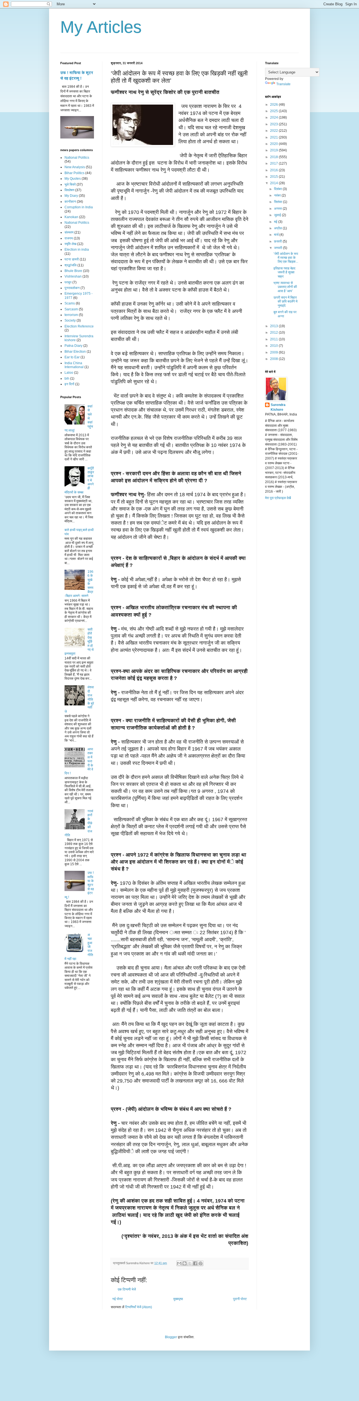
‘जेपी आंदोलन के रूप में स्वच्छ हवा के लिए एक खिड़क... (285, 258)
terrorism (71, 315)
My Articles (101, 27)
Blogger (171, 1337)
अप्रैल (278, 228)
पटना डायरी (72, 259)
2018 (274, 157)
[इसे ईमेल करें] (179, 1263)
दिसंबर (278, 189)
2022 (274, 131)
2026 (274, 105)
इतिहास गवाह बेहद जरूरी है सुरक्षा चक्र (284, 272)
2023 (274, 124)
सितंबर (278, 202)
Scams (70, 303)
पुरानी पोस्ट (240, 1299)
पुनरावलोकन (72, 288)
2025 (274, 111)
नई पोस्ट (117, 1299)
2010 (274, 346)
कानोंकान (70, 202)
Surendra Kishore (278, 407)
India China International (74, 365)
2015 (274, 177)
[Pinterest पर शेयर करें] (200, 1263)
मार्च (276, 235)
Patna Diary (73, 346)
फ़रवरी (278, 241)
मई (276, 222)
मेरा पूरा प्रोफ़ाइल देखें (278, 498)
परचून (68, 282)
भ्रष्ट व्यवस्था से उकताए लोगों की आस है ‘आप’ (285, 287)
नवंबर (278, 195)
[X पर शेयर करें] (190, 1263)
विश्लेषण (69, 190)
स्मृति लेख (70, 244)
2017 (274, 163)
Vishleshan (73, 276)
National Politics (77, 158)
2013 (274, 326)
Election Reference (79, 326)
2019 (274, 150)
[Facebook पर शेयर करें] (195, 1263)
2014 (274, 183)
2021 (274, 137)
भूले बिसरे (70, 184)
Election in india (77, 249)
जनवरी (278, 248)
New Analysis (75, 167)
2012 (274, 332)
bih (67, 378)
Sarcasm (71, 309)
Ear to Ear (72, 357)
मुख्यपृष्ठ (178, 1299)
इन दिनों (69, 384)
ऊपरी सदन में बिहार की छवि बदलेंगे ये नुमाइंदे (285, 302)
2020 (274, 144)
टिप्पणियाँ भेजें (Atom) (138, 1307)
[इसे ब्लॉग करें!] (184, 1263)
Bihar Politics (74, 173)
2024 (274, 117)
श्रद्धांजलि (71, 265)
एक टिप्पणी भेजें (127, 1289)
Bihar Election (75, 352)
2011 (274, 339)
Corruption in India (79, 207)
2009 (274, 352)
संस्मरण (69, 232)
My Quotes (73, 179)
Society (70, 320)
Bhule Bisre (73, 271)
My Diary (71, 196)
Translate (283, 84)
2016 (274, 170)
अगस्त (278, 209)
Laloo (69, 373)
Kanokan (71, 217)
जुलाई (278, 215)
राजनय (69, 238)
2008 (274, 359)
